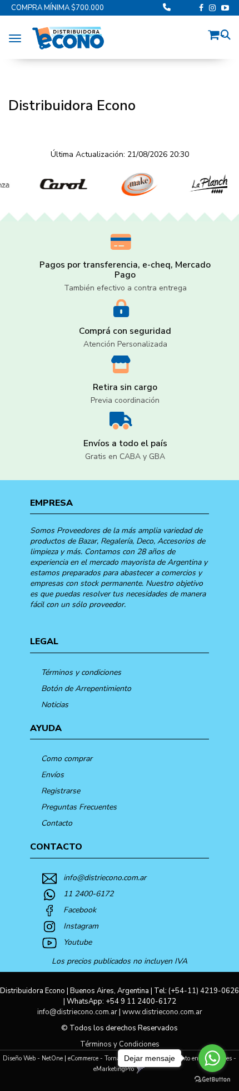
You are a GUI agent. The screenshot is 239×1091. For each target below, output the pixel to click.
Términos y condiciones (81, 672)
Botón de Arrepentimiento (86, 688)
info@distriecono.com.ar (104, 877)
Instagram (80, 926)
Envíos (52, 774)
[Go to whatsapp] (212, 1058)
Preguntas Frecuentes (79, 807)
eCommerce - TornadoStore (104, 1058)
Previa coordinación (125, 400)
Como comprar (66, 758)
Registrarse (60, 791)
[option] (54, 184)
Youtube (77, 942)
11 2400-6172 (88, 893)
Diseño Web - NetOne (33, 1058)
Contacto (56, 823)
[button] (216, 33)
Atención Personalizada (125, 344)
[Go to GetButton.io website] (212, 1079)
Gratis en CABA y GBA (125, 456)
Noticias (54, 704)
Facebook (79, 910)
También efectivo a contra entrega (125, 288)
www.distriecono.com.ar (162, 1012)
